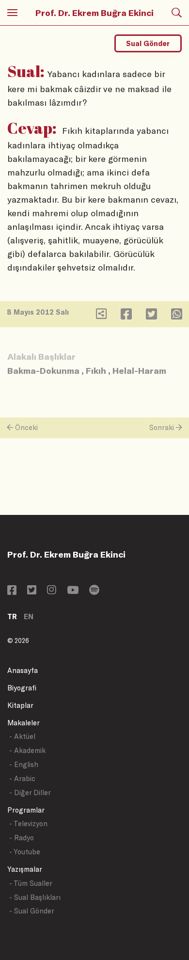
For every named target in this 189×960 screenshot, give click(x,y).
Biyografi (21, 688)
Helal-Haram (139, 370)
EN (28, 616)
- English (23, 764)
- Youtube (24, 852)
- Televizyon (28, 823)
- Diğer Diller (30, 792)
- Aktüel (22, 736)
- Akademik (27, 750)
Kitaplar (20, 705)
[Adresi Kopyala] (101, 316)
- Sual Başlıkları (35, 897)
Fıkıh (96, 370)
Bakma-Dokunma (43, 370)
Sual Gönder (148, 43)
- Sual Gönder (31, 911)
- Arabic (22, 778)
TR (12, 616)
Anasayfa (22, 670)
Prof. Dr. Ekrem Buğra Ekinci (94, 12)
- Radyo (21, 837)
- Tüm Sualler (30, 883)
